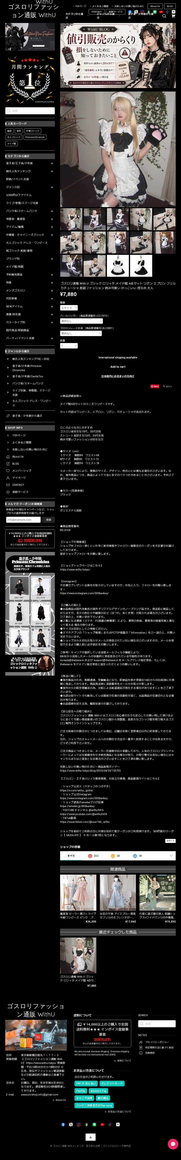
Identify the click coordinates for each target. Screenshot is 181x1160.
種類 (62, 302)
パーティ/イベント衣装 (20, 338)
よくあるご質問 (100, 6)
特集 (9, 282)
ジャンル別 (13, 187)
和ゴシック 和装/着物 (19, 250)
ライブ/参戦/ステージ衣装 (22, 203)
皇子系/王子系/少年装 (19, 163)
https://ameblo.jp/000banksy (77, 806)
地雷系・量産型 (15, 219)
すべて (71, 855)
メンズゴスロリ (15, 290)
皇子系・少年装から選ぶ (140, 16)
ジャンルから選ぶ (106, 16)
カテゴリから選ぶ (74, 16)
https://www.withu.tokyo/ (75, 569)
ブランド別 (13, 258)
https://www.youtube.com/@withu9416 (83, 814)
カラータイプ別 (15, 322)
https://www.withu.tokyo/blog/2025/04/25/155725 (90, 770)
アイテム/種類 (15, 227)
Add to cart (117, 366)
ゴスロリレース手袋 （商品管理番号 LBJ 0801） (87, 328)
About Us (155, 6)
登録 (48, 519)
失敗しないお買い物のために (129, 6)
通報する (170, 841)
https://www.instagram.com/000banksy (84, 798)
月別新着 (11, 298)
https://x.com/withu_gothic (76, 790)
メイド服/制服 (15, 266)
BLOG (170, 6)
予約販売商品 (14, 274)
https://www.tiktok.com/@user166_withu (85, 822)
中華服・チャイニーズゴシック (25, 234)
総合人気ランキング (18, 171)
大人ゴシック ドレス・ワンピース (27, 242)
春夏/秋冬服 (13, 314)
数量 (62, 340)
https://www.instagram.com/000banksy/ (84, 593)
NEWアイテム (14, 306)
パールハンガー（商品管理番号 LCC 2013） (85, 315)
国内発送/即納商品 (17, 330)
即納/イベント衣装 (17, 179)
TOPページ (80, 6)
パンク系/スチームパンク (21, 211)
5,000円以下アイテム (19, 195)
